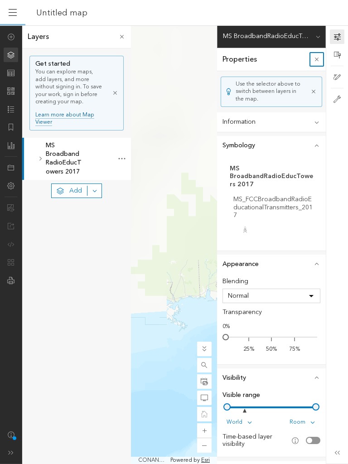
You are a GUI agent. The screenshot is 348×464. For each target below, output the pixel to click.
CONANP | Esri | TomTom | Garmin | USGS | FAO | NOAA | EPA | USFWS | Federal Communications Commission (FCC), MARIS (153, 460)
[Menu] (12, 12)
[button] (204, 365)
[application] (174, 244)
